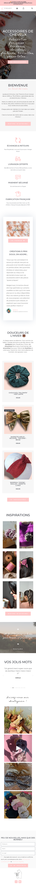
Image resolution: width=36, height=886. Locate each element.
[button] (17, 8)
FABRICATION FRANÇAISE (18, 199)
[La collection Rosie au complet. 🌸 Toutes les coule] (18, 804)
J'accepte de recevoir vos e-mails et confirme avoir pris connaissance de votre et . (17, 859)
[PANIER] (23, 8)
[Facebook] (20, 881)
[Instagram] (16, 881)
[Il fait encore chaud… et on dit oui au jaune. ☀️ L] (18, 720)
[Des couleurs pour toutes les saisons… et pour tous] (18, 776)
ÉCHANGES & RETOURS (18, 146)
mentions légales (17, 861)
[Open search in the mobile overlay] (32, 8)
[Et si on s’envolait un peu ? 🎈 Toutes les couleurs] (18, 748)
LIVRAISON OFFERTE (18, 164)
